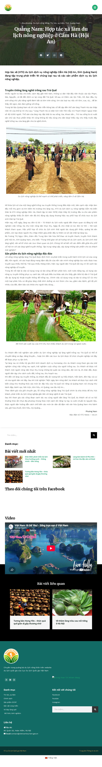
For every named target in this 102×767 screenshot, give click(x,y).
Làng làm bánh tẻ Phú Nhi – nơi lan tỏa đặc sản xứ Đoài (84, 458)
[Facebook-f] (6, 682)
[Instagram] (14, 682)
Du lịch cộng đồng (41, 23)
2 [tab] (52, 635)
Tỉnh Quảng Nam (72, 23)
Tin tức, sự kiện (57, 23)
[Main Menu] (95, 7)
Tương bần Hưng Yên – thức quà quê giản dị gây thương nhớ (36, 473)
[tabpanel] (30, 610)
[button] (41, 55)
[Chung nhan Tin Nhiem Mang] (66, 680)
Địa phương (27, 23)
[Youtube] (10, 682)
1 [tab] (50, 635)
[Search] (94, 435)
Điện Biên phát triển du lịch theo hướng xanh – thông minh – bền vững (36, 459)
